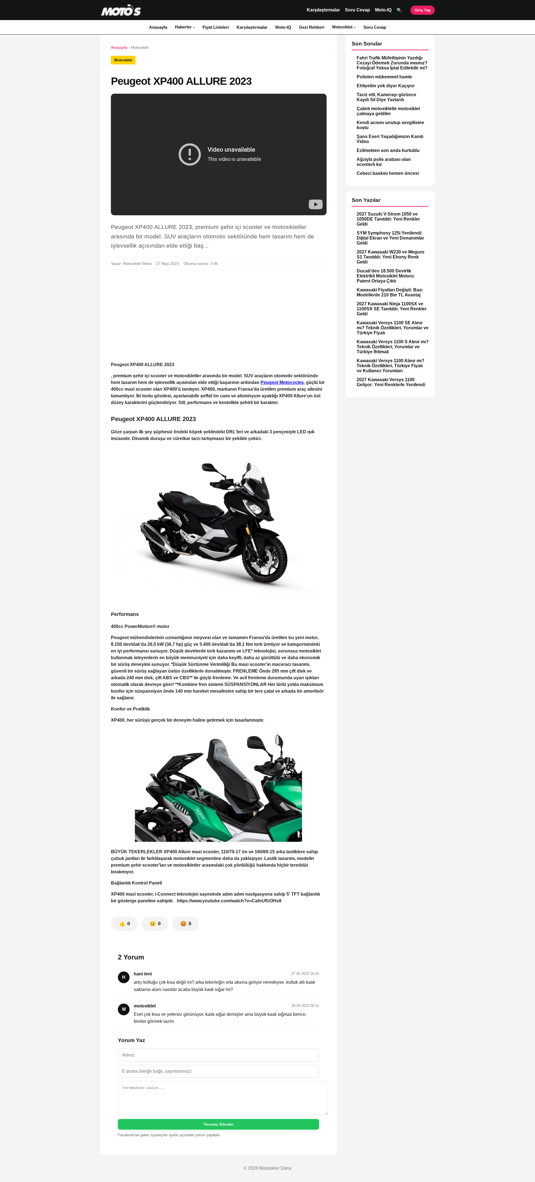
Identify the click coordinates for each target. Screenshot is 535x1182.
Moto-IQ (383, 10)
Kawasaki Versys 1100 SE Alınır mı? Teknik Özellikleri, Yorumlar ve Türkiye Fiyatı (393, 327)
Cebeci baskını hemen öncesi (388, 173)
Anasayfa (158, 27)
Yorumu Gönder (219, 1124)
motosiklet (145, 1006)
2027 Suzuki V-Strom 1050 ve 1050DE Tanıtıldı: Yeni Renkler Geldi (388, 219)
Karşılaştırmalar (323, 10)
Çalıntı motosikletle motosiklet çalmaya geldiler (388, 111)
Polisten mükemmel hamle (384, 76)
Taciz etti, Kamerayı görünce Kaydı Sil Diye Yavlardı (386, 97)
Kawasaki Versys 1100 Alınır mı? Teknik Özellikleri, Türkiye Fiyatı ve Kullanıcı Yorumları (390, 365)
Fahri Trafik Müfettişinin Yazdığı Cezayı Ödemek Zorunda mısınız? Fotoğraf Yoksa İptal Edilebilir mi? (392, 62)
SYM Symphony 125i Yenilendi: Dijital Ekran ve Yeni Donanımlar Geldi (390, 238)
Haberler (183, 27)
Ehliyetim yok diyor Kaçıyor (386, 85)
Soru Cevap (357, 10)
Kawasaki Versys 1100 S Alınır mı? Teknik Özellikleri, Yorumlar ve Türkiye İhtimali (393, 346)
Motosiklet (342, 27)
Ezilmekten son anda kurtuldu (388, 150)
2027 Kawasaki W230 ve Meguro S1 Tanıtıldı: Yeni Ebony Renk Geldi (390, 257)
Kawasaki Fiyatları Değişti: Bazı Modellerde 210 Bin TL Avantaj (389, 292)
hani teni (143, 973)
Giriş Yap (423, 10)
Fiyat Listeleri (216, 27)
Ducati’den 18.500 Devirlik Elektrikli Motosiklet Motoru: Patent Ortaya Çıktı (386, 276)
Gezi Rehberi (311, 27)
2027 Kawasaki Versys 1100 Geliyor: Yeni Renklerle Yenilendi (391, 382)
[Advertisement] (218, 316)
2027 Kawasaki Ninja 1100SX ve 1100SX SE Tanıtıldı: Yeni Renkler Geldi (392, 308)
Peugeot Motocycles (282, 382)
